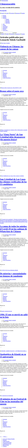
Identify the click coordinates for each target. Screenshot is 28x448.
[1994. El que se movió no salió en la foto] (6, 311)
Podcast (4, 29)
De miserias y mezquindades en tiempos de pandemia (13, 274)
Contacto (5, 446)
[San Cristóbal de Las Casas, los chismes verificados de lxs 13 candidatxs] (12, 175)
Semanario (5, 27)
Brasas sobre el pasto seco (12, 91)
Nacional (7, 20)
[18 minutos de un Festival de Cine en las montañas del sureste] (6, 395)
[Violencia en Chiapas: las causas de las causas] (5, 43)
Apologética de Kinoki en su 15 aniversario (13, 355)
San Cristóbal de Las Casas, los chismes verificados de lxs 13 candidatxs (13, 181)
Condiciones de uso (7, 443)
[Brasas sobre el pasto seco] (10, 87)
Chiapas (7, 19)
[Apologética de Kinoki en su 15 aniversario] (13, 351)
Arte (4, 24)
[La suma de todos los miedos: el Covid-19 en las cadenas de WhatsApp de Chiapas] (14, 223)
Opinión (4, 16)
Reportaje (7, 21)
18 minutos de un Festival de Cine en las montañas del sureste (13, 401)
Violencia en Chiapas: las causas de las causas (11, 47)
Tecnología (5, 26)
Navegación (3, 10)
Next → (5, 436)
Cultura (4, 25)
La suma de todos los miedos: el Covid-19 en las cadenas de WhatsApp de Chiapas (13, 229)
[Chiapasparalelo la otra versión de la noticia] (14, 0)
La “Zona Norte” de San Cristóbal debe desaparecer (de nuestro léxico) (12, 137)
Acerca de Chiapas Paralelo (9, 438)
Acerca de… (5, 30)
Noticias (4, 18)
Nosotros (5, 440)
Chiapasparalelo (7, 4)
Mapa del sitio (6, 445)
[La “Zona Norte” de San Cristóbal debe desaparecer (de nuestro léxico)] (14, 131)
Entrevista (7, 22)
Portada (4, 15)
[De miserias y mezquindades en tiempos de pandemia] (9, 270)
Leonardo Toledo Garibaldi (10, 52)
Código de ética (6, 441)
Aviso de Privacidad (7, 442)
